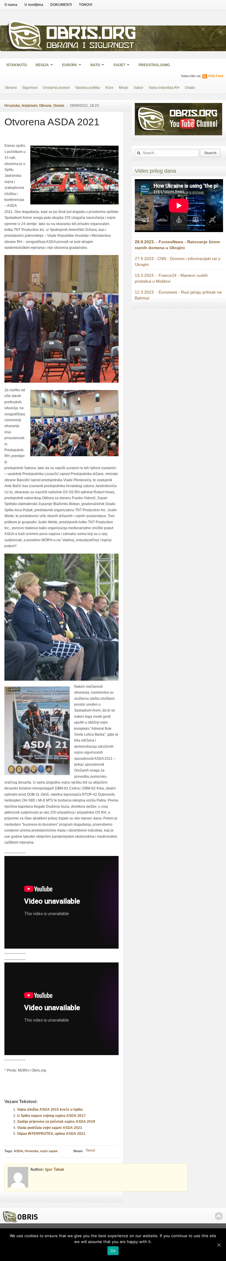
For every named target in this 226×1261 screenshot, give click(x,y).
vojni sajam (49, 1151)
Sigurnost (29, 88)
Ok (113, 1250)
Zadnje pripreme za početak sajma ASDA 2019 (56, 1122)
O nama (10, 5)
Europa (67, 65)
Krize (109, 88)
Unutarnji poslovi (56, 88)
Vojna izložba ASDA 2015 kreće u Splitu (50, 1109)
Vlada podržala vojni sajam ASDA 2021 (49, 1128)
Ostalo (190, 88)
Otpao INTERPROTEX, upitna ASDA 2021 (51, 1134)
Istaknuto (16, 65)
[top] (219, 1216)
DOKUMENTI (61, 5)
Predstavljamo (154, 65)
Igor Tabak (54, 1169)
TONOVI (85, 5)
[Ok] (219, 1245)
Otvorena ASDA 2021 (51, 121)
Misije (123, 88)
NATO (93, 65)
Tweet (90, 1150)
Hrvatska (12, 106)
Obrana (11, 88)
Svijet (117, 65)
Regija (40, 65)
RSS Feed (215, 76)
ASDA (18, 1151)
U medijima (33, 5)
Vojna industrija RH (164, 88)
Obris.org (91, 35)
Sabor (138, 88)
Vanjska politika (87, 88)
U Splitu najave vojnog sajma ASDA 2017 (51, 1116)
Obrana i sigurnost (90, 46)
